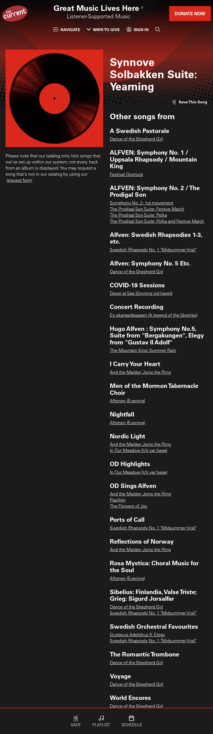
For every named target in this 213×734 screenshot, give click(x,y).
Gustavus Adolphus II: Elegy (137, 635)
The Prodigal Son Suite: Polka (138, 215)
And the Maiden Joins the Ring (140, 372)
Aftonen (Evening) (127, 401)
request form (19, 180)
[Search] (158, 29)
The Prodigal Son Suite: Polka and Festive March (157, 221)
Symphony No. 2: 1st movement (141, 203)
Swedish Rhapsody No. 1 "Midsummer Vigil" (153, 250)
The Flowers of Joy (128, 506)
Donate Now (190, 13)
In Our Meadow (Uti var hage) (138, 451)
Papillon (118, 500)
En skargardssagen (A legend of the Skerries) (153, 315)
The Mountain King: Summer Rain (143, 351)
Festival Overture (126, 175)
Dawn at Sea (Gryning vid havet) (141, 293)
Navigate (70, 29)
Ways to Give (106, 29)
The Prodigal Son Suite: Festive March (147, 209)
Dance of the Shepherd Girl (136, 139)
